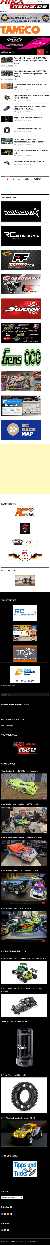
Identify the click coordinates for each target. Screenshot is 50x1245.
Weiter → (38, 179)
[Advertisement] (25, 469)
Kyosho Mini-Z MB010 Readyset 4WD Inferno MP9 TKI (24, 958)
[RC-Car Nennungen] (21, 405)
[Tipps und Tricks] (25, 1168)
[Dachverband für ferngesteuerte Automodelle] (25, 555)
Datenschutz (5, 1242)
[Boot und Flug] (25, 580)
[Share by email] (8, 1230)
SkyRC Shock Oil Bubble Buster (28, 117)
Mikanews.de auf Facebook (15, 704)
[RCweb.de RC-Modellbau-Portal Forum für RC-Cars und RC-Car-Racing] (25, 513)
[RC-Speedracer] (18, 542)
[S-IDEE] (25, 42)
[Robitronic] (21, 284)
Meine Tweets (7, 725)
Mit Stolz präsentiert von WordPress (24, 1242)
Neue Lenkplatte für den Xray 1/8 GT (30, 161)
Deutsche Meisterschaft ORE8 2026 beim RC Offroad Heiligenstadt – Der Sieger (30, 60)
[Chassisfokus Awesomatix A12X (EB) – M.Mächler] (24, 853)
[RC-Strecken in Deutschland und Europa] (32, 542)
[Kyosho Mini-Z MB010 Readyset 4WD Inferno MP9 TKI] (24, 972)
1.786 (27, 179)
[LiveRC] (25, 528)
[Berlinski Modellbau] (25, 17)
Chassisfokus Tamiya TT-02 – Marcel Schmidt (19, 870)
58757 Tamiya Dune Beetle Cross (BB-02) (18, 1118)
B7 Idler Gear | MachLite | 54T (27, 128)
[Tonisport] (21, 211)
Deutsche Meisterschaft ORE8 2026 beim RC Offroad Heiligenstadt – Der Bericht (30, 73)
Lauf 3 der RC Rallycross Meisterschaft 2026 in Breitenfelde (30, 140)
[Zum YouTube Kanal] (25, 747)
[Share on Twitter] (5, 1230)
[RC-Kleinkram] (21, 235)
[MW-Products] (21, 308)
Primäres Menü (47, 52)
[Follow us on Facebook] (2, 1214)
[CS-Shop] (21, 260)
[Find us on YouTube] (11, 1214)
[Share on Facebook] (2, 1230)
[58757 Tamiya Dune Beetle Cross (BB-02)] (24, 1133)
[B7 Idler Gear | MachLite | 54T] (24, 1095)
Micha (16, 66)
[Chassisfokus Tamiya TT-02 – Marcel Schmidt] (24, 888)
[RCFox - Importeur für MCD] (25, 633)
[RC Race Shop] (25, 613)
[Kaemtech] (21, 332)
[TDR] (25, 653)
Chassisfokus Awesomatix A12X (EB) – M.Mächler (22, 837)
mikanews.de (8, 52)
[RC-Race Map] (21, 429)
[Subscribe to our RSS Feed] (8, 1214)
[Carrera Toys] (21, 381)
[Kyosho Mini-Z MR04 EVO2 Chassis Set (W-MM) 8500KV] (24, 1005)
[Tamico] (20, 29)
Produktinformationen (13, 951)
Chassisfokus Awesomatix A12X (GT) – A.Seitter (21, 804)
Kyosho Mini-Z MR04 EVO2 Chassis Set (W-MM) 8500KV (30, 107)
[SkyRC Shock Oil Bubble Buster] (24, 1047)
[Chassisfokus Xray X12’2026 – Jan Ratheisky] (24, 786)
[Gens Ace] (21, 357)
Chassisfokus (8, 764)
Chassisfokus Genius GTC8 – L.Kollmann (18, 909)
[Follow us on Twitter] (5, 1214)
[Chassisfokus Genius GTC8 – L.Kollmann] (24, 926)
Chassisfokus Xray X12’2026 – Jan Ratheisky (19, 771)
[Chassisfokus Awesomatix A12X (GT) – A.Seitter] (24, 820)
